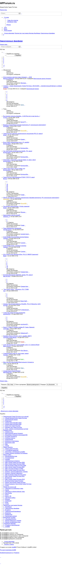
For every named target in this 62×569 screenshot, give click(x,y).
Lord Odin (6, 328)
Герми (22, 194)
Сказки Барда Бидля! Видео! (11, 371)
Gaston (23, 139)
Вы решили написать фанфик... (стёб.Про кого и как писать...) (21, 116)
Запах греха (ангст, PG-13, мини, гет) (14, 168)
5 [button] (3, 63)
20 (7, 186)
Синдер (5, 238)
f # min (5, 117)
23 (7, 190)
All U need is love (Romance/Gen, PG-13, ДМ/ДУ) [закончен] (20, 254)
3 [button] (3, 60)
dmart (4, 135)
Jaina (22, 104)
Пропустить (3, 10)
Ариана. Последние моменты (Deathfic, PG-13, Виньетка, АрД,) (22, 304)
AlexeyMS (24, 130)
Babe (4, 256)
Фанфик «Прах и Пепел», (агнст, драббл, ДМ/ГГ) (17, 336)
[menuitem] (12, 20)
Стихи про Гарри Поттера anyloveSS (14, 312)
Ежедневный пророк (32, 88)
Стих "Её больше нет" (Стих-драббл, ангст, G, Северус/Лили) (21, 344)
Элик (4, 363)
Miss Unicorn (7, 346)
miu (4, 291)
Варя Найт (24, 301)
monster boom (7, 229)
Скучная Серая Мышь (9, 337)
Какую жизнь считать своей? (11, 215)
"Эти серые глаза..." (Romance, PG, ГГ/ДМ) (16, 289)
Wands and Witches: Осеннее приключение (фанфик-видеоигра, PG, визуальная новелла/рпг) (31, 197)
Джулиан (23, 83)
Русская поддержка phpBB (8, 550)
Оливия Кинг (24, 272)
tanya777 (23, 122)
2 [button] (3, 58)
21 (7, 187)
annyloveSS (6, 314)
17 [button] (4, 65)
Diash (5, 208)
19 (7, 184)
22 (7, 189)
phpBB (14, 547)
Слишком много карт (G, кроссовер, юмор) (16, 353)
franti (22, 359)
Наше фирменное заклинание (12, 228)
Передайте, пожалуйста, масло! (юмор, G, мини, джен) (19, 159)
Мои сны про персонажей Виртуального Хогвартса (18, 362)
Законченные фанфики (11, 41)
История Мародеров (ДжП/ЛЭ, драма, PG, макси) (18, 275)
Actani (5, 88)
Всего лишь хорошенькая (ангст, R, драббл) (16, 142)
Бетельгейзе (7, 143)
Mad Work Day (7, 372)
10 (7, 266)
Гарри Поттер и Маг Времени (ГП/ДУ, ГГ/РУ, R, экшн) (19, 177)
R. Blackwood (25, 309)
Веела (5, 178)
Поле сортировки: (21, 384)
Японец (23, 212)
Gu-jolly (5, 305)
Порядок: (43, 384)
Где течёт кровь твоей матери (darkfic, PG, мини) (17, 151)
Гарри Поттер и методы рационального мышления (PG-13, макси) (23, 133)
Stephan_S (6, 216)
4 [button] (3, 61)
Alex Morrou (24, 350)
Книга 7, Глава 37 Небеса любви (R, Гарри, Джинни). (19, 327)
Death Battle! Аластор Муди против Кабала (16, 237)
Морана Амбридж (8, 78)
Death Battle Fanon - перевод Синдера (14, 245)
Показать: (4, 384)
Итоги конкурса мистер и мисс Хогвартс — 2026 (17, 77)
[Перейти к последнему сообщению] (26, 83)
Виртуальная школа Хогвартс (42, 78)
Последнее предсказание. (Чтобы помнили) (16, 206)
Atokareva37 (24, 333)
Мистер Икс (6, 276)
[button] (3, 52)
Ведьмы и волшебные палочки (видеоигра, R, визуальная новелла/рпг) (24, 125)
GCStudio (6, 126)
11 (7, 267)
